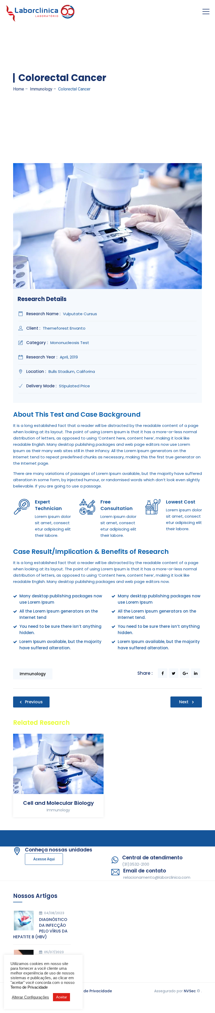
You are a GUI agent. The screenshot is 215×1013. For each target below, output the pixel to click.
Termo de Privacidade (91, 991)
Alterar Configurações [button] (30, 997)
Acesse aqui (44, 859)
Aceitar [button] (61, 997)
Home (18, 89)
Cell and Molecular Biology (58, 803)
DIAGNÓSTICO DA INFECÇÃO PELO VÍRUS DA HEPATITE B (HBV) (40, 928)
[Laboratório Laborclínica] (40, 12)
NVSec (190, 991)
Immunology (33, 674)
